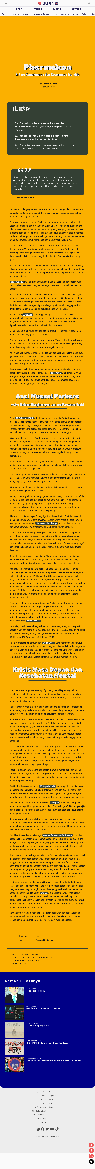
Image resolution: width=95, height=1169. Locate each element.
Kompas (55, 802)
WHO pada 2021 (47, 786)
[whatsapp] (91, 1156)
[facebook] (91, 1150)
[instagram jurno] (38, 1129)
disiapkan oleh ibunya (46, 523)
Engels (44, 893)
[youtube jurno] (52, 1129)
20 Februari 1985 (24, 418)
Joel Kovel (56, 373)
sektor (33, 621)
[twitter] (91, 1145)
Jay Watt (27, 314)
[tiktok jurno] (57, 1129)
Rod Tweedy (17, 282)
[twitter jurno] (47, 1129)
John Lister (48, 643)
